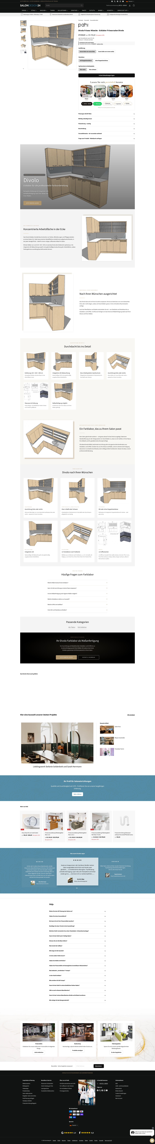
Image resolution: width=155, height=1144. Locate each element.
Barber (100, 10)
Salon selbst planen (27, 1093)
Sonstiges (74, 10)
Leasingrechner (45, 1088)
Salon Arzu (118, 727)
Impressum (118, 1096)
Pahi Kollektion (82, 627)
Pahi (27, 807)
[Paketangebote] (116, 1032)
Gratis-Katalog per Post (47, 1086)
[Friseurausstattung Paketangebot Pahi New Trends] (101, 826)
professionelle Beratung (86, 451)
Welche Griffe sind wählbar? (55, 604)
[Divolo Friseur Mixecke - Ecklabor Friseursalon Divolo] (29, 693)
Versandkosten (84, 38)
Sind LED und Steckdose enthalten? (57, 610)
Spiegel (24, 10)
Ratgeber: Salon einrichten (29, 1096)
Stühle (33, 10)
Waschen (43, 10)
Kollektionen (62, 10)
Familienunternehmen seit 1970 (67, 1083)
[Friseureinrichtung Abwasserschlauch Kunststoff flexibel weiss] (124, 825)
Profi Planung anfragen (28, 1098)
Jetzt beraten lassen (32, 203)
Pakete (84, 10)
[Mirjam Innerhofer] (107, 741)
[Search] (82, 5)
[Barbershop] (77, 1032)
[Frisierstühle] (39, 1032)
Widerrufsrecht (119, 1091)
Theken (52, 10)
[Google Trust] (68, 1133)
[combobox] (64, 5)
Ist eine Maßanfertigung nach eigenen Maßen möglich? (62, 594)
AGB (116, 1083)
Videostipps (25, 1088)
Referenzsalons (26, 1083)
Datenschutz (118, 1088)
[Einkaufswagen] (134, 5)
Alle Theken (71, 627)
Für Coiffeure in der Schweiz (67, 1086)
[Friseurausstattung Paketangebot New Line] (54, 826)
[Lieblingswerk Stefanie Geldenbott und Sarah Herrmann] (57, 743)
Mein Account (118, 1098)
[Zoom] (52, 44)
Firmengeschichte (64, 1091)
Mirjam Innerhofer (120, 738)
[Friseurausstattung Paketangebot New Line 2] (77, 826)
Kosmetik (110, 10)
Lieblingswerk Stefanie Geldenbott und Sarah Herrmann (57, 766)
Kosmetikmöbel (94, 20)
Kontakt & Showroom (88, 657)
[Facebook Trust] (86, 1133)
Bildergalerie (26, 1086)
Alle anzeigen (131, 715)
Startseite (80, 20)
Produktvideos (26, 1091)
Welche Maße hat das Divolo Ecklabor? (58, 583)
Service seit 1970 (122, 10)
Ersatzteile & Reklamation (47, 1091)
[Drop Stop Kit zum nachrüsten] (31, 824)
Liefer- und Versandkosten (121, 1086)
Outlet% (92, 10)
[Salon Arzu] (107, 730)
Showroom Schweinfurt (47, 1083)
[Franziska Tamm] (107, 752)
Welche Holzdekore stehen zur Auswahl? (59, 599)
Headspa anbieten (27, 1101)
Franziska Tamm (119, 749)
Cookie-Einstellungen (120, 1093)
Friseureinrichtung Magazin (29, 1103)
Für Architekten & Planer (66, 1088)
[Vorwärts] (23, 68)
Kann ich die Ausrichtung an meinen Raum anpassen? (62, 588)
